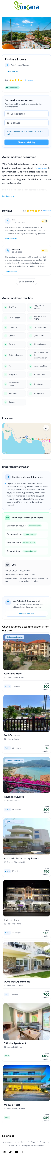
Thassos (25, 65)
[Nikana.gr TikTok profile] (10, 1152)
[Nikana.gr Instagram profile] (4, 1152)
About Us (13, 1145)
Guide (23, 1142)
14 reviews (47, 211)
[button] (37, 210)
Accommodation (9, 1142)
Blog (33, 1142)
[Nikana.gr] (26, 5)
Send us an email (26, 613)
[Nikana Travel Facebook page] (22, 1152)
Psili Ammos (41, 167)
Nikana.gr (8, 1136)
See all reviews (26, 281)
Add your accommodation (33, 1145)
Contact (43, 1142)
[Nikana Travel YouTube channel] (16, 1152)
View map (10, 71)
